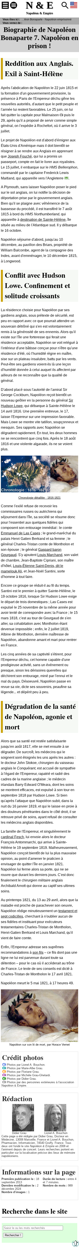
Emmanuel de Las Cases (20, 533)
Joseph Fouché (20, 156)
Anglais (73, 5)
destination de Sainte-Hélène (43, 219)
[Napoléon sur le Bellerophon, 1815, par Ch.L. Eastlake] (66, 178)
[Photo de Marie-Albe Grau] (4, 1067)
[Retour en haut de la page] (75, 1246)
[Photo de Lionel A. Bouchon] (4, 1064)
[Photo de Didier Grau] (4, 1078)
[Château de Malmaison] (61, 114)
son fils (37, 952)
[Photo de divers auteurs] (4, 1081)
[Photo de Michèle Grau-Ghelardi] (4, 1074)
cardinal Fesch (12, 837)
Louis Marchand (49, 555)
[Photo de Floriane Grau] (4, 1071)
